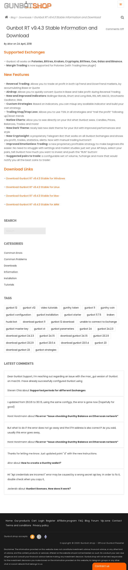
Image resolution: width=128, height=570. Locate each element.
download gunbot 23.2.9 (20, 342)
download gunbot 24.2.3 (20, 335)
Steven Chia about (63, 383)
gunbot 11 (89, 307)
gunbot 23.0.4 (47, 342)
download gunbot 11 (34, 321)
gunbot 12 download (62, 321)
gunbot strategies (46, 349)
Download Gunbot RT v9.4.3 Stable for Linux (33, 187)
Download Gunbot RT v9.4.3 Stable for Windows (35, 178)
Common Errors (13, 253)
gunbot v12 (29, 307)
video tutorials (49, 307)
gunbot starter (72, 314)
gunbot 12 (11, 307)
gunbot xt (39, 328)
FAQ (80, 520)
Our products (22, 520)
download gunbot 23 (18, 349)
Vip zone (105, 520)
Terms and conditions (18, 525)
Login (41, 520)
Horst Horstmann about (63, 409)
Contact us (102, 566)
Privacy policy (41, 525)
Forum (95, 520)
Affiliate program (67, 520)
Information (11, 272)
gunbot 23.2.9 (101, 335)
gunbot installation (47, 314)
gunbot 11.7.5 (94, 314)
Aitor (10, 43)
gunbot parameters (62, 328)
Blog (12, 17)
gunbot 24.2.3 (105, 328)
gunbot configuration (18, 314)
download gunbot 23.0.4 (75, 342)
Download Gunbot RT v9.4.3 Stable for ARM (32, 204)
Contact (117, 520)
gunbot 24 (86, 328)
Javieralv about (64, 481)
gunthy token (71, 307)
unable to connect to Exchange (98, 321)
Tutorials (9, 284)
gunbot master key (17, 328)
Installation (10, 278)
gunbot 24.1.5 (47, 335)
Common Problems (15, 259)
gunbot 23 (100, 342)
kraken (110, 314)
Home (9, 520)
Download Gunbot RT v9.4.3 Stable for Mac (32, 195)
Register (50, 520)
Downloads (25, 17)
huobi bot (11, 321)
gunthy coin (108, 307)
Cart (34, 520)
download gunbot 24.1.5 (74, 335)
